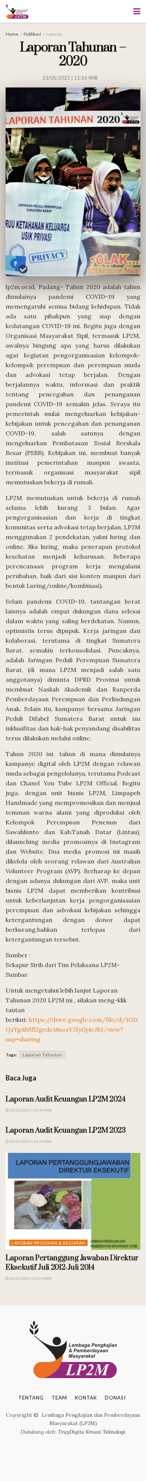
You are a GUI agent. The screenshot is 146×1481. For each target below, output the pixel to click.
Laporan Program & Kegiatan (48, 1242)
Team (59, 1398)
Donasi (115, 1398)
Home (12, 34)
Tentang (31, 1398)
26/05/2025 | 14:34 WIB (30, 1141)
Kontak (86, 1398)
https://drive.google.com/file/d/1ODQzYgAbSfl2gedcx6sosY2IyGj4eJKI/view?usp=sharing (72, 1029)
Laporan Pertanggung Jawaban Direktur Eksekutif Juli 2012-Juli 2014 (72, 1263)
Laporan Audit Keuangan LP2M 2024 (65, 1099)
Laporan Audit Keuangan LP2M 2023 (65, 1130)
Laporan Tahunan (42, 1055)
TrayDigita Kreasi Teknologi (91, 1431)
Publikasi (32, 34)
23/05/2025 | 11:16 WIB (70, 78)
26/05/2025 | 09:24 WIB (30, 1278)
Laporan (54, 34)
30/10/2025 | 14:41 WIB (30, 1110)
